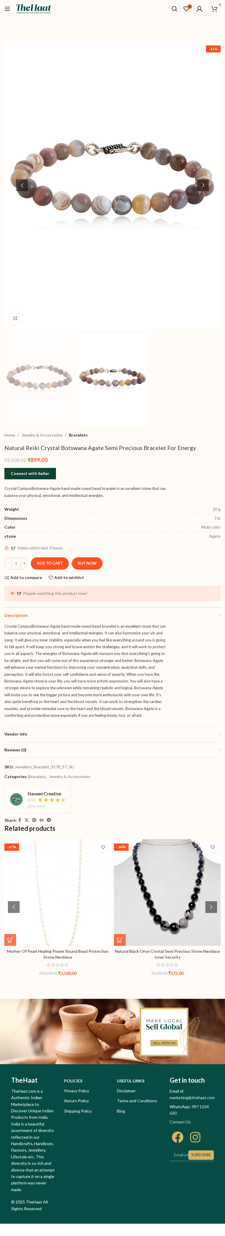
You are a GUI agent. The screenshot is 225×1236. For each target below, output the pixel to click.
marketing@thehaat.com (192, 1097)
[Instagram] (195, 1137)
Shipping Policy (78, 1110)
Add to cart (50, 563)
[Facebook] (178, 1137)
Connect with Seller (30, 473)
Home (9, 434)
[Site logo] (33, 8)
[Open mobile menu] (7, 9)
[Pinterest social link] (34, 820)
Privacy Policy (76, 1090)
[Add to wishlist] (103, 847)
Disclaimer (126, 1090)
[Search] (174, 9)
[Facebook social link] (20, 820)
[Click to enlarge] (15, 318)
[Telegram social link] (49, 820)
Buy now (87, 563)
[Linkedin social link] (41, 820)
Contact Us (180, 1121)
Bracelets (78, 434)
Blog (121, 1110)
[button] (22, 185)
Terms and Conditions (137, 1100)
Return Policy (76, 1100)
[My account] (199, 9)
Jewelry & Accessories (42, 434)
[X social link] (26, 820)
